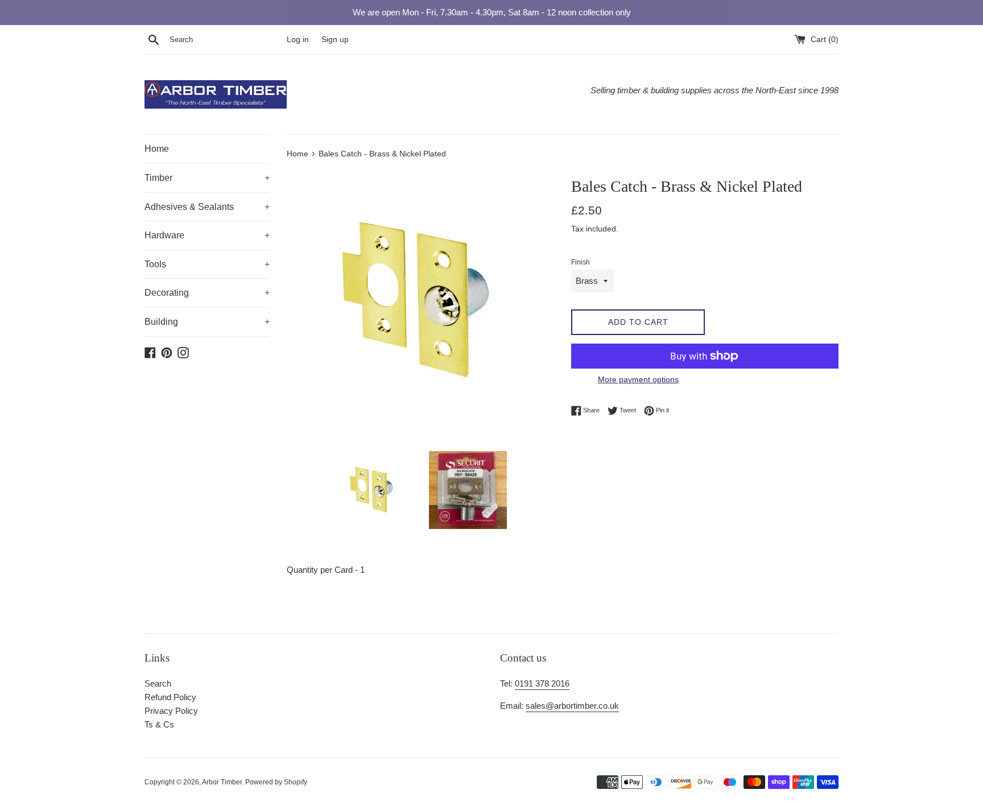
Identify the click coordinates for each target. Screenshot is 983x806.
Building (207, 321)
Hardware (207, 235)
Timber (207, 178)
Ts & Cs (159, 724)
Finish (580, 262)
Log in (298, 39)
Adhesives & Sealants (207, 207)
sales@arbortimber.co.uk (572, 705)
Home (156, 149)
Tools (207, 264)
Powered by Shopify (276, 782)
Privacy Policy (171, 711)
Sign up (335, 39)
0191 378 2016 (542, 683)
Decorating (207, 292)
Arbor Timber (222, 782)
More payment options (638, 379)
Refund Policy (170, 697)
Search (157, 683)
